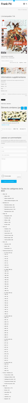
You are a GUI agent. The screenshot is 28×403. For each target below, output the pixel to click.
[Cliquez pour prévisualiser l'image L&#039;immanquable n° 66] (14, 36)
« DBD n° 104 (15, 128)
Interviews (3, 57)
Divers (7, 57)
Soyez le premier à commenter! (7, 56)
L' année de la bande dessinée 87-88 (10, 123)
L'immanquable (11, 57)
